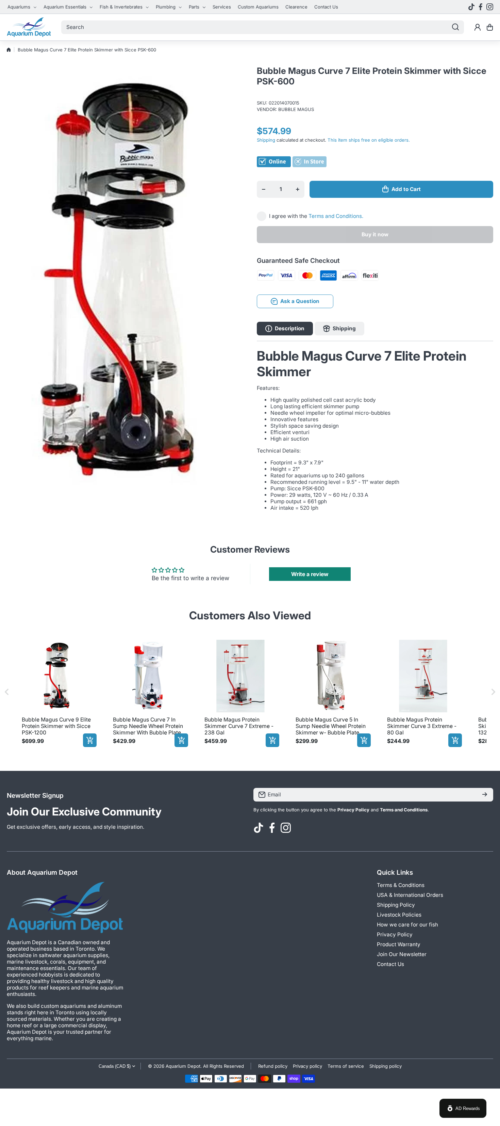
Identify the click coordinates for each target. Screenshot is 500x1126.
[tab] (339, 328)
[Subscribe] (484, 795)
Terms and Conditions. (336, 216)
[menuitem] (22, 7)
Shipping (266, 140)
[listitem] (58, 692)
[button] (489, 27)
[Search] (455, 27)
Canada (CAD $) (115, 1066)
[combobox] (262, 27)
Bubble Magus (296, 109)
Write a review (310, 574)
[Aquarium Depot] (29, 27)
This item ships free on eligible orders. (369, 140)
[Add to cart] (90, 740)
